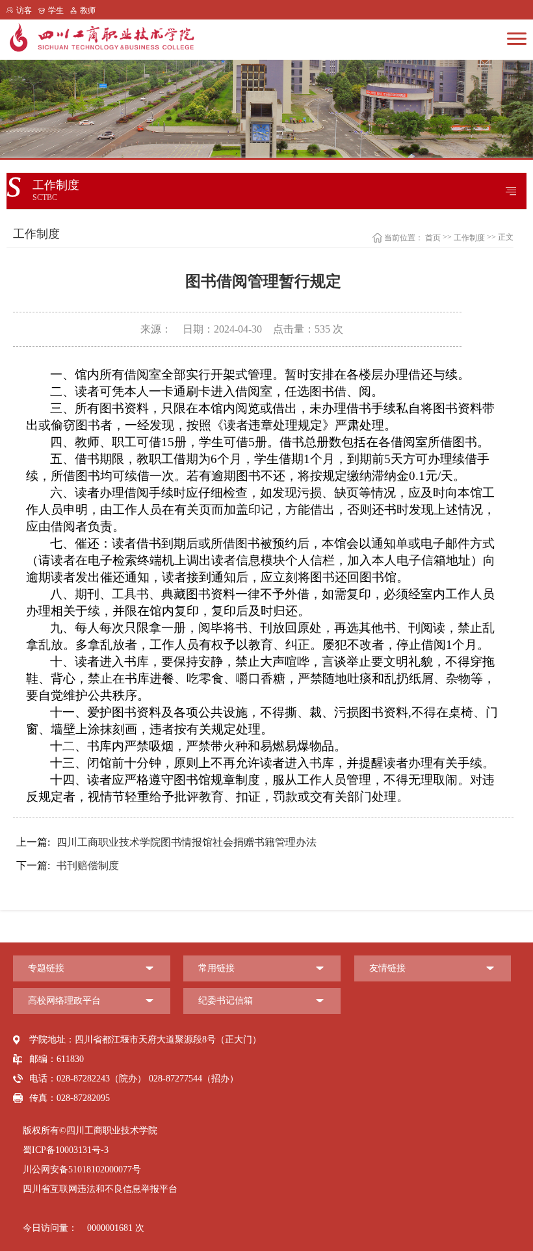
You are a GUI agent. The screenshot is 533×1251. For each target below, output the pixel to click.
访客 (24, 10)
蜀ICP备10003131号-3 (66, 1150)
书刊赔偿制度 (67, 865)
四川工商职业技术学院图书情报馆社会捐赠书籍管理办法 (166, 842)
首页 (433, 237)
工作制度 (469, 237)
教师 (88, 10)
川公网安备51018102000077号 (82, 1169)
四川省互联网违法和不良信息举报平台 (100, 1189)
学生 (56, 10)
